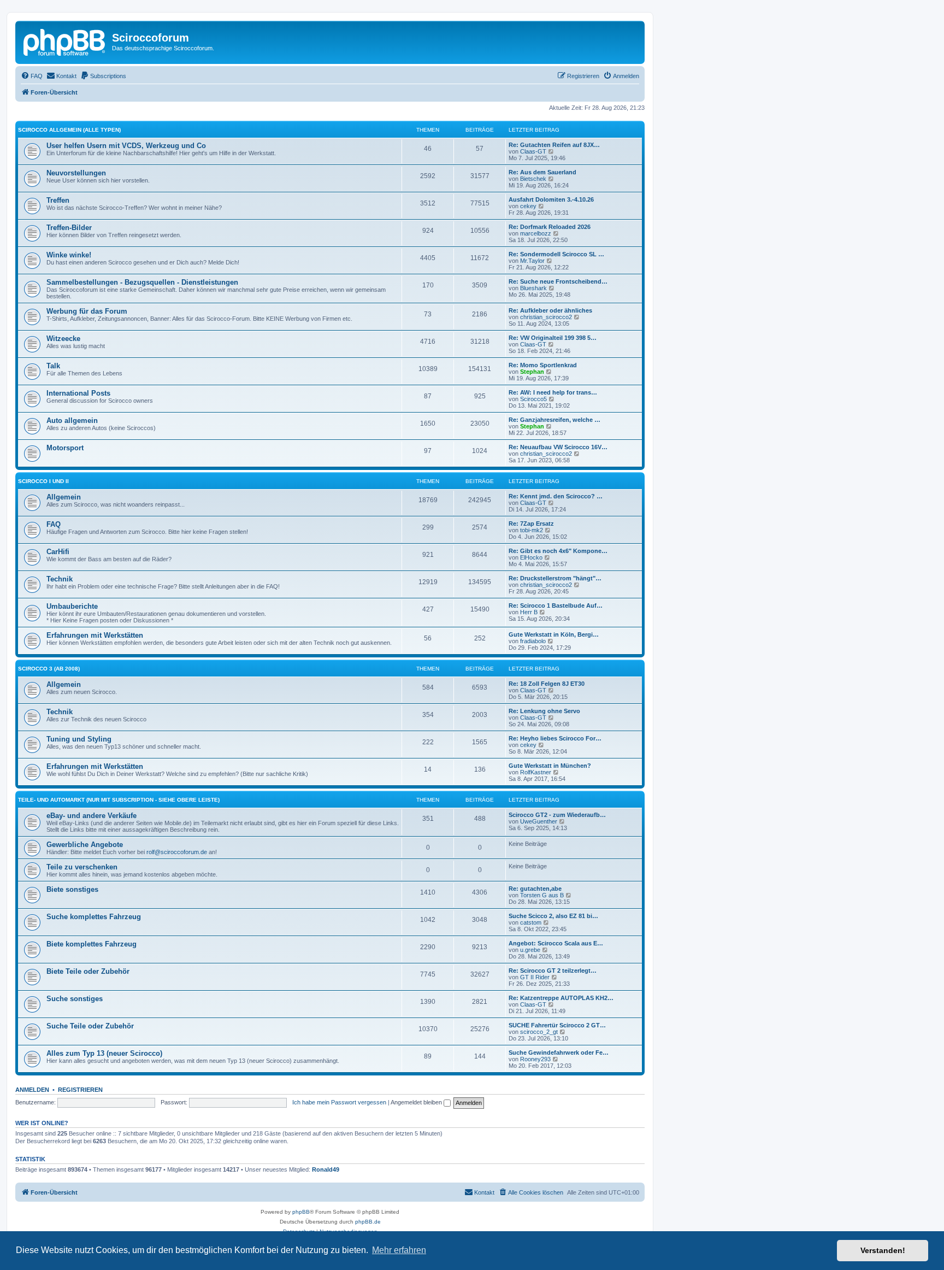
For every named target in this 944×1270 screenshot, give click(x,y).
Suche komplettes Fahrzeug (93, 917)
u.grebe (530, 949)
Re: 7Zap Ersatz (531, 523)
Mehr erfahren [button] (399, 1250)
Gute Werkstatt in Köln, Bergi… (554, 634)
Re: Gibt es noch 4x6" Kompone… (558, 551)
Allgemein (63, 497)
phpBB (301, 1212)
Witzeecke (63, 338)
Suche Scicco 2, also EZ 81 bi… (553, 916)
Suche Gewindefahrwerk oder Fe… (559, 1052)
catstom (530, 922)
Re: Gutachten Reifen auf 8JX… (554, 145)
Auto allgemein (72, 420)
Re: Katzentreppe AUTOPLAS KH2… (561, 998)
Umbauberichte (72, 606)
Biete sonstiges (72, 889)
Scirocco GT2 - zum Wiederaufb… (557, 815)
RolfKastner (535, 772)
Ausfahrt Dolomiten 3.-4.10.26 (551, 199)
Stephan (532, 371)
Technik (59, 579)
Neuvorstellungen (76, 173)
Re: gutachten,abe (535, 888)
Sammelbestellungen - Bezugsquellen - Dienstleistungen (142, 282)
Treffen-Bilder (69, 228)
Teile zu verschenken (81, 867)
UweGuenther (538, 821)
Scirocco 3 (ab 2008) (49, 669)
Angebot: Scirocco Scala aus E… (556, 943)
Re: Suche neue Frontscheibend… (558, 281)
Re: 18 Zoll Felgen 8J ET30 (547, 683)
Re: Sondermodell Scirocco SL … (556, 254)
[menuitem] (32, 76)
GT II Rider (535, 977)
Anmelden (32, 1089)
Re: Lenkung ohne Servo (544, 711)
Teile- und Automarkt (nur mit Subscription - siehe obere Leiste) (119, 800)
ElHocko (531, 557)
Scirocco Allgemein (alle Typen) (69, 130)
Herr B (529, 612)
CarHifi (57, 552)
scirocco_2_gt (539, 1031)
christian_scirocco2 (546, 317)
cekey (528, 206)
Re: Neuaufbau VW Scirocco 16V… (558, 447)
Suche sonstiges (74, 999)
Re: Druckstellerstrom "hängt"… (555, 578)
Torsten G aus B (542, 895)
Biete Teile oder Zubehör (87, 971)
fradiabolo (533, 641)
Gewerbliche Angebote (84, 844)
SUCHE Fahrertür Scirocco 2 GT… (557, 1025)
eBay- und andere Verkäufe (91, 816)
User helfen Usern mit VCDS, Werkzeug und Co (126, 146)
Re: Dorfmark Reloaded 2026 (550, 227)
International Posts (78, 393)
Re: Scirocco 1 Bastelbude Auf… (556, 605)
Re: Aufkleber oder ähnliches (550, 310)
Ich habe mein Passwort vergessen (339, 1102)
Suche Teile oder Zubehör (90, 1026)
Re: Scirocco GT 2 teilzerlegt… (553, 970)
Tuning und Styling (78, 739)
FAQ (53, 524)
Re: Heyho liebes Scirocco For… (555, 738)
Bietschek (533, 178)
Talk (53, 366)
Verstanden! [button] (882, 1250)
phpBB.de (368, 1222)
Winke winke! (68, 255)
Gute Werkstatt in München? (550, 765)
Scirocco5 (533, 399)
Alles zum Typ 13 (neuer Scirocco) (104, 1053)
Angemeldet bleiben (417, 1102)
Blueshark (533, 288)
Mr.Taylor (532, 260)
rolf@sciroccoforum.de (176, 852)
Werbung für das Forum (86, 311)
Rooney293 (535, 1059)
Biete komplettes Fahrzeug (91, 944)
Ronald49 (325, 1169)
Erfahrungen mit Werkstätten (94, 635)
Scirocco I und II (43, 481)
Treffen (57, 200)
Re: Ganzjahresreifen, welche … (554, 419)
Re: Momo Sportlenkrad (543, 365)
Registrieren (80, 1089)
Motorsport (65, 448)
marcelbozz (535, 233)
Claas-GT (533, 151)
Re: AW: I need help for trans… (553, 392)
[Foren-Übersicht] (65, 40)
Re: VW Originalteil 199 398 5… (553, 337)
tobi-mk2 (531, 530)
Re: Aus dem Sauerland (542, 172)
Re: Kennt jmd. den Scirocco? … (556, 496)
